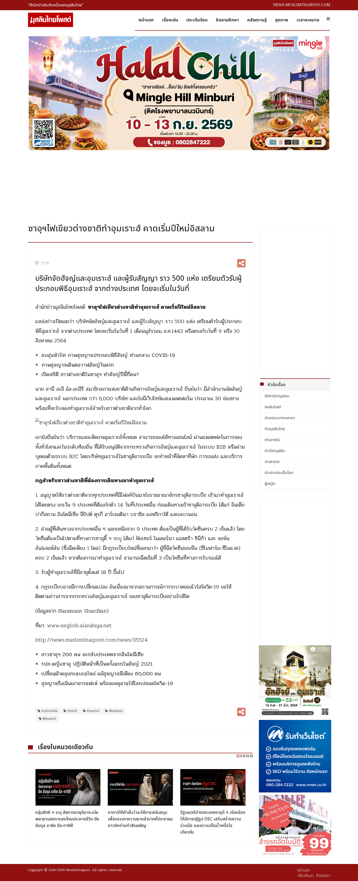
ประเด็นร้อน (196, 20)
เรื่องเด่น (170, 20)
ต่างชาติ (72, 711)
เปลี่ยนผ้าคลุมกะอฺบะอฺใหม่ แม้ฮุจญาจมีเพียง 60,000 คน (101, 674)
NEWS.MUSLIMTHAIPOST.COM (301, 5)
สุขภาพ (281, 20)
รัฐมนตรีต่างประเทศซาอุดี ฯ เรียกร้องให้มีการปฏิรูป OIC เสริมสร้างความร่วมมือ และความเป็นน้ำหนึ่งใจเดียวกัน (140, 822)
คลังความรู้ (257, 20)
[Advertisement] (179, 185)
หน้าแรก (146, 20)
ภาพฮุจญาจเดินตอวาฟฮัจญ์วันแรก (77, 365)
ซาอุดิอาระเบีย (49, 711)
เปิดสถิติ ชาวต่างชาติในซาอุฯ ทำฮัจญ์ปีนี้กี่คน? (90, 374)
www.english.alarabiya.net (79, 625)
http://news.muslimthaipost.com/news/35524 (91, 640)
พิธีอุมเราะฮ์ (49, 719)
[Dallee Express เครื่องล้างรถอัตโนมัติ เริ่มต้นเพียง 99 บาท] (295, 825)
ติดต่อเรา (323, 875)
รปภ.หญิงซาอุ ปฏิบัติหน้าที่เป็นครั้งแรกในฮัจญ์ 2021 (98, 664)
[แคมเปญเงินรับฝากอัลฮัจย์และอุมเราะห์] (295, 681)
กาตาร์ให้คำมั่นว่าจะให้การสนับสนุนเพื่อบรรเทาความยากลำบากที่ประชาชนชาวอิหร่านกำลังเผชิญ (67, 819)
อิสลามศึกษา (227, 20)
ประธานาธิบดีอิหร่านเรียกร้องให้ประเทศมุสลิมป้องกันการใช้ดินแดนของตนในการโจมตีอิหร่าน (210, 819)
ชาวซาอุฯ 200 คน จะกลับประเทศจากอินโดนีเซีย (92, 654)
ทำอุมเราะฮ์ (93, 711)
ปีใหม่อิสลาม (116, 711)
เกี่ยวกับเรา (305, 875)
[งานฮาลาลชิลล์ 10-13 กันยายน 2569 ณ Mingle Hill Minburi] (179, 93)
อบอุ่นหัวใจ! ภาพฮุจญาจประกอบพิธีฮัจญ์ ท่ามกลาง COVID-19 (108, 355)
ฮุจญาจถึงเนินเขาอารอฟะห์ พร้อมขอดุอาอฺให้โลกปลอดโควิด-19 (107, 683)
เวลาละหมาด (307, 20)
